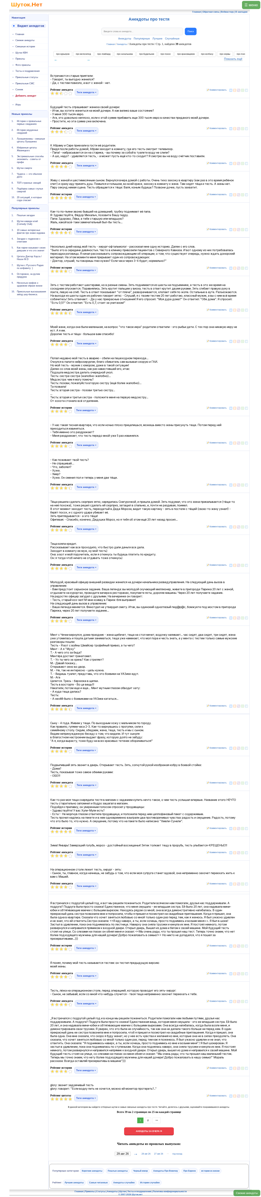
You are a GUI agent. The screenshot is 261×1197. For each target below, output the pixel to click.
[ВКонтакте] (230, 90)
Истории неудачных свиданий (27, 131)
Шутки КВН (21, 52)
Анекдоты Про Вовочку (165, 1171)
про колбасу (207, 54)
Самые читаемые (98, 1182)
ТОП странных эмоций (29, 182)
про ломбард (103, 54)
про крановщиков (186, 54)
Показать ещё (233, 58)
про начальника (125, 54)
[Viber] (238, 90)
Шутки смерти (24, 168)
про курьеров (62, 54)
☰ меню (251, 5)
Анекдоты (124, 38)
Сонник (19, 89)
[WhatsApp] (242, 90)
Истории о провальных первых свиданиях (29, 122)
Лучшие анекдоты (74, 1182)
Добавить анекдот (25, 95)
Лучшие (157, 38)
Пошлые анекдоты (118, 1171)
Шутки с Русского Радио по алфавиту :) (30, 266)
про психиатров (245, 54)
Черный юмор (140, 1171)
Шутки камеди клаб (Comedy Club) (27, 222)
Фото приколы (23, 65)
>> (156, 1120)
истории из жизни (210, 1171)
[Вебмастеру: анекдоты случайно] (29, 26)
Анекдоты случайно (124, 1182)
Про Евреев (189, 1171)
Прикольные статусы (26, 77)
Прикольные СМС (24, 83)
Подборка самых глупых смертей (30, 190)
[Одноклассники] (234, 90)
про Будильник (146, 54)
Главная (19, 34)
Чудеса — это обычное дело (29, 175)
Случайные (172, 38)
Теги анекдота (86, 92)
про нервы (225, 54)
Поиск (190, 31)
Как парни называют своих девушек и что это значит (31, 249)
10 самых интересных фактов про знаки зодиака (31, 231)
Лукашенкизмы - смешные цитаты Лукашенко (31, 140)
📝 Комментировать (216, 90)
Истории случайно (150, 1182)
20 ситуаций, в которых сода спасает (29, 199)
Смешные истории (25, 46)
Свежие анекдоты (247, 1193)
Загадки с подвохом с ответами (28, 240)
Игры (18, 104)
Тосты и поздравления (27, 71)
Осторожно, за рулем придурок (28, 275)
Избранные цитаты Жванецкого (27, 149)
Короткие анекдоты (92, 1171)
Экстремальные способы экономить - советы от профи (30, 159)
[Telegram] (246, 90)
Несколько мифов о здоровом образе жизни (29, 284)
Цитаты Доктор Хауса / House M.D (29, 258)
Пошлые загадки (26, 215)
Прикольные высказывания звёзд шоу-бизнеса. (31, 293)
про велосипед (83, 54)
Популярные (142, 38)
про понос (166, 54)
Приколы (20, 58)
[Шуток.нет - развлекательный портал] (26, 8)
